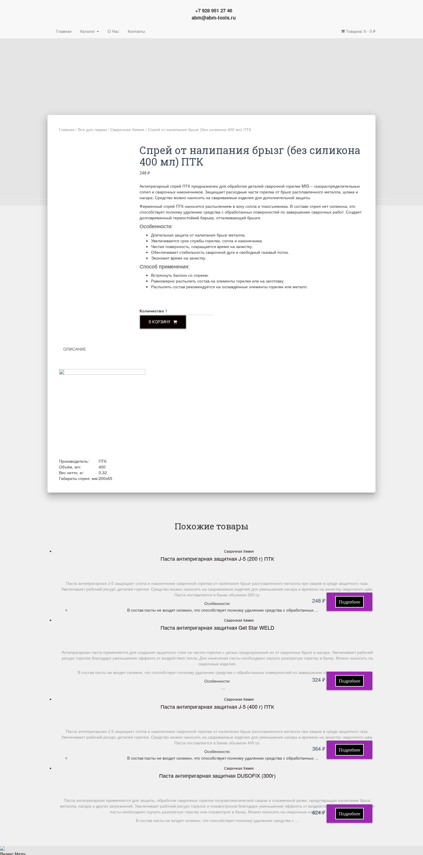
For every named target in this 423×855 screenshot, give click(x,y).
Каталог (88, 31)
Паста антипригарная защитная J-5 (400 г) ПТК (217, 706)
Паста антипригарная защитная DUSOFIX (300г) (217, 775)
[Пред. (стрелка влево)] (10, 427)
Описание (74, 349)
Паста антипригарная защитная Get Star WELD (217, 627)
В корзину (159, 322)
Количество (152, 311)
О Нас (113, 31)
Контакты (136, 31)
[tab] (79, 349)
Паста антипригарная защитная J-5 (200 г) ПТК (217, 558)
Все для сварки (92, 129)
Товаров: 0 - (360, 31)
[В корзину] (349, 601)
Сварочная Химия (127, 129)
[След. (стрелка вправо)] (413, 427)
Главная (64, 31)
